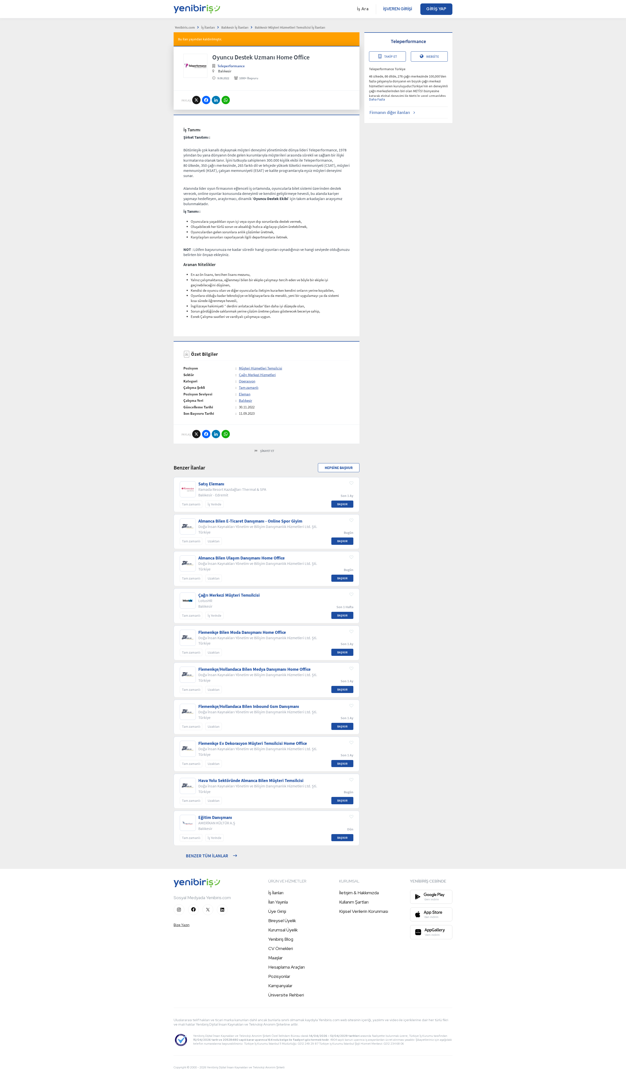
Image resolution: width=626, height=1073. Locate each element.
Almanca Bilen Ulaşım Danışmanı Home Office (241, 558)
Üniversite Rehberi (286, 995)
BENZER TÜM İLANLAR (207, 856)
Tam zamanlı (248, 387)
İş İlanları (275, 892)
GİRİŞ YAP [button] (436, 8)
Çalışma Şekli (194, 387)
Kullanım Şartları (354, 902)
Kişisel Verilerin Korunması (363, 911)
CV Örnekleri (280, 948)
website (432, 56)
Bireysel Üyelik (282, 920)
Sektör (188, 374)
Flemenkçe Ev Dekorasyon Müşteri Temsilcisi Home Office (252, 743)
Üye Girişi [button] (277, 911)
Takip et (390, 56)
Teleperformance (231, 66)
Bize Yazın (182, 925)
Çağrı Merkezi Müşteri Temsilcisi (229, 595)
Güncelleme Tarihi (198, 407)
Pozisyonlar (279, 976)
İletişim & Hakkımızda (359, 892)
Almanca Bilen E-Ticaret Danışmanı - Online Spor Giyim (250, 521)
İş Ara (363, 8)
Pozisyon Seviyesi (197, 394)
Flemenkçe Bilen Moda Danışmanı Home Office (242, 632)
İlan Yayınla (278, 902)
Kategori (190, 381)
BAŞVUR (342, 504)
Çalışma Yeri (193, 400)
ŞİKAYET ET (267, 451)
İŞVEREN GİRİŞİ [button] (397, 8)
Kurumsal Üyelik (283, 930)
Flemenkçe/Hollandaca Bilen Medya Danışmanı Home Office (254, 669)
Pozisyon (190, 368)
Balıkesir (245, 400)
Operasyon (247, 381)
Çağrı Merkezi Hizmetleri (257, 374)
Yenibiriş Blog (280, 939)
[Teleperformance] (195, 66)
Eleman (244, 394)
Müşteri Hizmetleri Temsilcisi (260, 368)
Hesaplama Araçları (286, 967)
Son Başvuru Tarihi (198, 413)
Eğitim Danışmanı (215, 817)
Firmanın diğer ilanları (389, 112)
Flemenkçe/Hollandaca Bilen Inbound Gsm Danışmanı (248, 706)
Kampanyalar (280, 985)
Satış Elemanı (211, 484)
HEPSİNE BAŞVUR (339, 467)
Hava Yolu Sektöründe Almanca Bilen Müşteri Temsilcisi (250, 780)
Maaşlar (275, 958)
